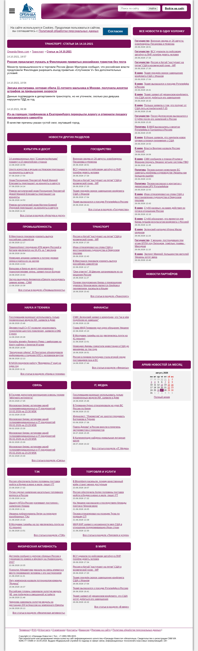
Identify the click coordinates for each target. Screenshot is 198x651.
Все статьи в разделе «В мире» (111, 606)
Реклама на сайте (101, 630)
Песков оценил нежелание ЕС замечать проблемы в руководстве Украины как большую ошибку (161, 172)
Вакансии (84, 630)
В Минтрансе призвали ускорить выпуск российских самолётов (31, 238)
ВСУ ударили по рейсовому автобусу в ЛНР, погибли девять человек (97, 171)
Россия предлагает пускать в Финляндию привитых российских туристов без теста (66, 61)
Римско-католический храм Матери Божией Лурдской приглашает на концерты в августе (33, 206)
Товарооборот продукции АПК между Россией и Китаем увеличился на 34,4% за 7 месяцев (35, 249)
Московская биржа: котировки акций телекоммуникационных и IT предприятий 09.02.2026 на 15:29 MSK (32, 422)
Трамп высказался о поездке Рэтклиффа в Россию (100, 201)
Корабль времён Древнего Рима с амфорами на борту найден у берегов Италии (35, 343)
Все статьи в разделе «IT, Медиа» (110, 448)
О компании (58, 630)
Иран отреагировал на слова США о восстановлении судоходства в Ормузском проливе (96, 250)
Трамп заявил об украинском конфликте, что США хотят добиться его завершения (100, 597)
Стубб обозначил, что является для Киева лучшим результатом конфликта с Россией (162, 220)
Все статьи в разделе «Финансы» (110, 367)
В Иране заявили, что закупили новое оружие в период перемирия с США (160, 139)
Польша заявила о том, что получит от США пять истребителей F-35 (161, 107)
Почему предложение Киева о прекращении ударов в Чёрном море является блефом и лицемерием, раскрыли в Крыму (97, 285)
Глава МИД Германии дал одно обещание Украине (101, 327)
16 (172, 385)
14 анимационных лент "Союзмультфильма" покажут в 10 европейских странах (33, 160)
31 (165, 379)
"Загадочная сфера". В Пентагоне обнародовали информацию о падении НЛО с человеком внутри (36, 354)
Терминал (24, 630)
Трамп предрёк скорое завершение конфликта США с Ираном (159, 74)
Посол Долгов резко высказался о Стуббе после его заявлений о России (161, 117)
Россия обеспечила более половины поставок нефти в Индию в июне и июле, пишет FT (34, 483)
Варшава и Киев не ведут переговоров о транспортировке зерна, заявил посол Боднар (34, 270)
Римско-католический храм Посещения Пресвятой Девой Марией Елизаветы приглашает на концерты (37, 194)
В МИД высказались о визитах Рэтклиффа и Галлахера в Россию (157, 128)
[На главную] (28, 11)
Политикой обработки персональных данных (69, 31)
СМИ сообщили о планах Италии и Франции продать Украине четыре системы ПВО (161, 160)
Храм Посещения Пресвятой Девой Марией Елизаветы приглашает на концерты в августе (34, 182)
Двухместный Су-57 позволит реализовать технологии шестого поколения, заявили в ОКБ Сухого (35, 330)
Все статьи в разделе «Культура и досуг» (42, 215)
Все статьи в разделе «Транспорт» (109, 296)
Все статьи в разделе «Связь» (48, 460)
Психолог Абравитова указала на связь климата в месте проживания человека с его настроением (36, 571)
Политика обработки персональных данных (137, 630)
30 (162, 379)
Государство (142, 41)
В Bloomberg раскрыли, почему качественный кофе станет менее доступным (98, 483)
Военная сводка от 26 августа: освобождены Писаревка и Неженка (159, 42)
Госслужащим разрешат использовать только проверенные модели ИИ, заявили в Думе (34, 319)
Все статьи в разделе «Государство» (108, 209)
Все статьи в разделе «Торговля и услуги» (106, 535)
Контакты (72, 630)
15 (169, 385)
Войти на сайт (174, 8)
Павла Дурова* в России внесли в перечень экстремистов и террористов (96, 428)
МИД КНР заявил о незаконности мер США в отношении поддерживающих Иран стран (97, 526)
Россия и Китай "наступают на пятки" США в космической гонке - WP (97, 182)
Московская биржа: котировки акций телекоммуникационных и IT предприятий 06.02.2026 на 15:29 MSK (32, 436)
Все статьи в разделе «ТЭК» (49, 535)
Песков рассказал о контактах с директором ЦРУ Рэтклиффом (158, 185)
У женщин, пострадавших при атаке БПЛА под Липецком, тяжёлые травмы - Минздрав (160, 243)
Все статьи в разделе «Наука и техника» (42, 374)
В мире (139, 73)
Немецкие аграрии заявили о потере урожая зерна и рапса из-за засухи (33, 259)
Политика (140, 126)
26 (158, 390)
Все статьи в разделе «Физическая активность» (39, 612)
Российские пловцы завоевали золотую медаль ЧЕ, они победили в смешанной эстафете (35, 593)
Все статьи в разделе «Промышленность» (41, 290)
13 (162, 385)
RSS (34, 630)
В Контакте (44, 630)
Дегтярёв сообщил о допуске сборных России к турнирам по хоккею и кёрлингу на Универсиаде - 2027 (36, 559)
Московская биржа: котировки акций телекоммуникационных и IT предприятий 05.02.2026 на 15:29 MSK (32, 449)
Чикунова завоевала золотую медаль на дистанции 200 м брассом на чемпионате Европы (36, 603)
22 (169, 387)
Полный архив (162, 397)
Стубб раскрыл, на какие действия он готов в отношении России (160, 209)
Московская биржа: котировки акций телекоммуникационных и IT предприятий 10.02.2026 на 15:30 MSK (32, 408)
